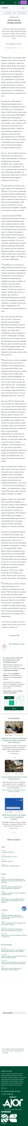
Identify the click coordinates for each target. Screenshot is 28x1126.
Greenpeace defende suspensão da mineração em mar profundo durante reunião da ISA (12, 916)
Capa (3, 847)
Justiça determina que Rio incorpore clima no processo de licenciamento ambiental (13, 962)
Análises (3, 927)
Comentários (13, 635)
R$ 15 (6, 703)
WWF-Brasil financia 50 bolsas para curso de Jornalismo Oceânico (14, 817)
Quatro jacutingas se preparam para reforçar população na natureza (11, 887)
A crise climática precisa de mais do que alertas (14, 778)
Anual (18, 697)
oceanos (4, 910)
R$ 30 (11, 703)
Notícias (3, 877)
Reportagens (14, 17)
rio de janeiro (6, 944)
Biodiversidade (7, 13)
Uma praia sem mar (7, 861)
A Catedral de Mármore (8, 852)
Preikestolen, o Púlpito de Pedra (10, 866)
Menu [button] (23, 8)
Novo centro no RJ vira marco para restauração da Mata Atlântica (11, 969)
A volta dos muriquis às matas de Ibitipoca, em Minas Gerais (13, 893)
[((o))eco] (5, 7)
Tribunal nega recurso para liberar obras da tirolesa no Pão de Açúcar (14, 956)
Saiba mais (3, 1088)
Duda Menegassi (14, 753)
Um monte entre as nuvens (9, 857)
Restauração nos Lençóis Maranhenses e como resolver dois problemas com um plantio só (13, 900)
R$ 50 (16, 703)
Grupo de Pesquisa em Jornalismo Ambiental (14, 790)
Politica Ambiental (22, 13)
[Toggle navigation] (19, 2)
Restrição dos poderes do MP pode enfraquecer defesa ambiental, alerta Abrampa (14, 740)
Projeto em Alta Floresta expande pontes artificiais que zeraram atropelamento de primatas (13, 880)
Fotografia (3, 850)
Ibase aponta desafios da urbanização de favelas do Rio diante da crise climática (13, 950)
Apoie (24, 2)
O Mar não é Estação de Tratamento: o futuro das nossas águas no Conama (12, 929)
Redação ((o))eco (14, 828)
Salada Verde (8, 735)
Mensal (9, 697)
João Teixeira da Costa (14, 44)
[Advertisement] (14, 995)
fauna (3, 874)
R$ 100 (21, 703)
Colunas (7, 774)
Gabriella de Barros (14, 791)
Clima (14, 13)
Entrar (4, 1123)
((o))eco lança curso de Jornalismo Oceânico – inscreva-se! (14, 935)
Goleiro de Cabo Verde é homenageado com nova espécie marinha (13, 923)
